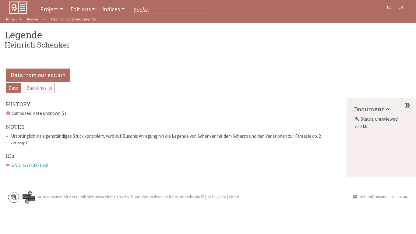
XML (364, 126)
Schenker (207, 136)
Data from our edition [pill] (38, 75)
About (234, 197)
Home (10, 19)
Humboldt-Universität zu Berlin (102, 197)
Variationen (276, 136)
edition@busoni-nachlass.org (383, 196)
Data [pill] (14, 88)
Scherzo (240, 136)
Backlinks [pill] (39, 88)
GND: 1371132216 (28, 165)
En (401, 7)
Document (369, 109)
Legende (180, 136)
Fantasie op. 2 (308, 136)
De (389, 7)
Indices (111, 9)
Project (49, 9)
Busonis (130, 136)
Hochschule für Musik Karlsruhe (174, 197)
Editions (80, 9)
